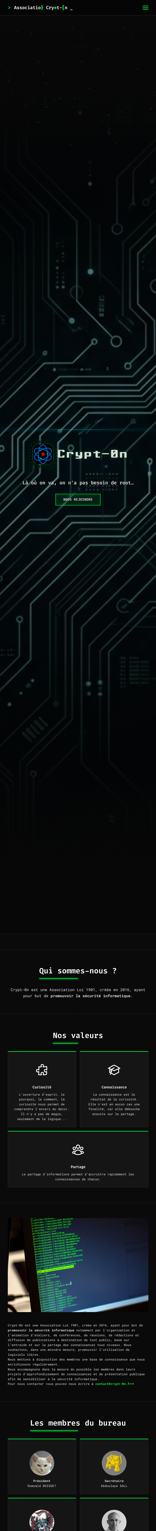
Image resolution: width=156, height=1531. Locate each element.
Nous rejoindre (78, 499)
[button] (145, 8)
